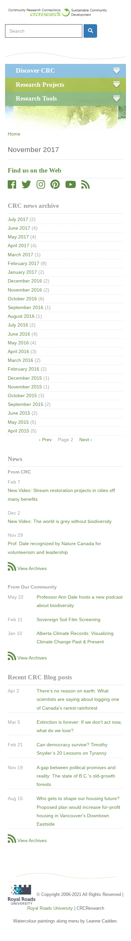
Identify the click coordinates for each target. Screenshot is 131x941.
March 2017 (20, 254)
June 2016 (19, 334)
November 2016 (25, 290)
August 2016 (21, 316)
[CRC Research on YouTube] (70, 186)
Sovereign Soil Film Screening (68, 619)
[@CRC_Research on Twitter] (26, 186)
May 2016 (18, 342)
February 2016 (23, 369)
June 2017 (19, 228)
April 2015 (18, 431)
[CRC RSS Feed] (85, 186)
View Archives (32, 568)
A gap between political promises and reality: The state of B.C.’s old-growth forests (76, 776)
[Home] (61, 12)
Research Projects (40, 84)
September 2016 (25, 307)
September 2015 (25, 404)
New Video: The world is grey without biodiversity (60, 521)
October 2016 (22, 298)
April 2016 (18, 351)
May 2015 (18, 422)
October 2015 (22, 395)
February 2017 (23, 263)
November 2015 (25, 386)
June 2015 (19, 413)
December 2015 (25, 378)
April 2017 (18, 245)
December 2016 (25, 281)
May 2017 (18, 236)
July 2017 (18, 219)
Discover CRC (35, 70)
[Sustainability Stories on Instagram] (41, 186)
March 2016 (20, 360)
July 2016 (18, 325)
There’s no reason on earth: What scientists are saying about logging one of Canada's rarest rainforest (78, 699)
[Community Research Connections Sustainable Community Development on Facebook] (12, 186)
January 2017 (22, 272)
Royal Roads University (50, 908)
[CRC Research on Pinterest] (55, 186)
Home (14, 134)
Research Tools (36, 98)
